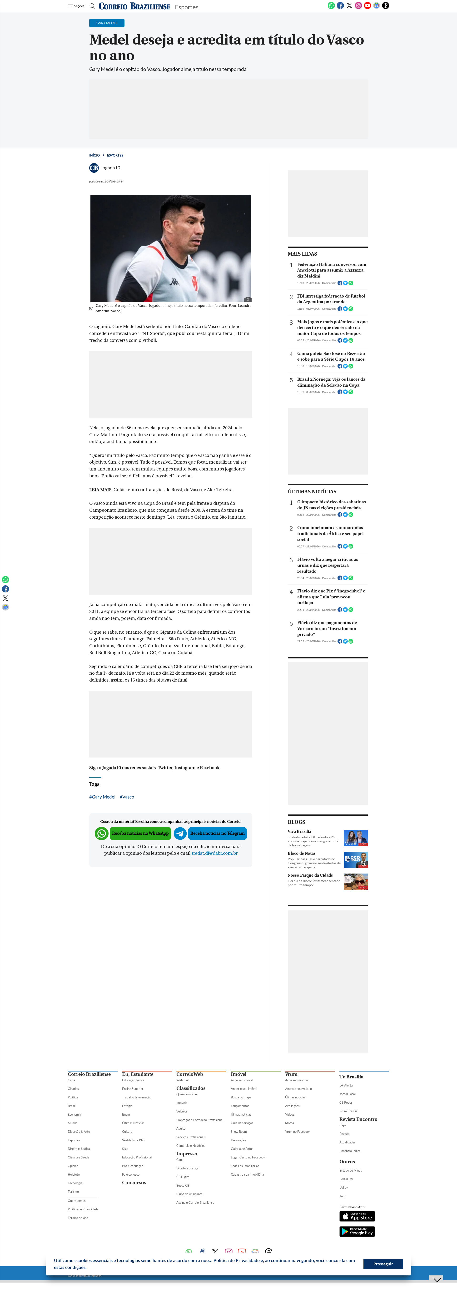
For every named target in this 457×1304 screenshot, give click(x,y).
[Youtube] (367, 8)
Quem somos (77, 1201)
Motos (289, 1123)
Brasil (71, 1106)
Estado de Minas (350, 1170)
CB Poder (345, 1102)
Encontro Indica (350, 1151)
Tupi (342, 1196)
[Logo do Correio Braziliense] (134, 6)
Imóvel (238, 1074)
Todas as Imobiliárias (245, 1166)
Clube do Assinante (189, 1194)
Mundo (72, 1123)
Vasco (128, 796)
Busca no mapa (241, 1097)
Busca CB (182, 1185)
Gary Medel (103, 796)
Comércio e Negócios (190, 1145)
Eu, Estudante (137, 1074)
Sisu (125, 1149)
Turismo (73, 1191)
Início (94, 155)
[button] (88, 1268)
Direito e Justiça (79, 1149)
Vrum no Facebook (297, 1131)
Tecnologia (75, 1183)
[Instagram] (358, 8)
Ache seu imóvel (242, 1080)
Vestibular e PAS (133, 1140)
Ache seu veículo (296, 1080)
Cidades (73, 1089)
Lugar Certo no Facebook (248, 1157)
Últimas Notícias (133, 1123)
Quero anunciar (186, 1094)
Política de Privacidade (83, 1209)
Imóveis (181, 1103)
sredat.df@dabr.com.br (214, 853)
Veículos (182, 1111)
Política (73, 1097)
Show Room (239, 1131)
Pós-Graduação (132, 1166)
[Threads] (385, 8)
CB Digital (183, 1177)
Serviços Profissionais (191, 1137)
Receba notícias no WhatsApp (140, 833)
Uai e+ (343, 1187)
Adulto (180, 1128)
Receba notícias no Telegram (217, 833)
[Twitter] (349, 8)
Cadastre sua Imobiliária (247, 1174)
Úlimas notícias (241, 1114)
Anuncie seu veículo (298, 1089)
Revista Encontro (358, 1119)
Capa (71, 1080)
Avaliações (292, 1106)
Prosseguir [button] (383, 1263)
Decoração (238, 1140)
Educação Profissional (137, 1157)
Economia (74, 1114)
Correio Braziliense (89, 1074)
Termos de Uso (78, 1218)
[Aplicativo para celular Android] (357, 1232)
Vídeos (289, 1114)
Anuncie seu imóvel (244, 1089)
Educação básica (133, 1080)
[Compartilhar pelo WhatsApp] (350, 284)
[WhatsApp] (331, 8)
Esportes (115, 155)
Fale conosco (130, 1174)
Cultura (127, 1131)
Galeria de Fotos (242, 1149)
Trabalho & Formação (136, 1097)
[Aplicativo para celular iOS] (357, 1216)
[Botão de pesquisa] (91, 6)
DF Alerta (346, 1085)
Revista (344, 1134)
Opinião (73, 1166)
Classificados (190, 1088)
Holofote (74, 1174)
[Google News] (376, 8)
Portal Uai (346, 1179)
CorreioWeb (189, 1074)
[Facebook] (340, 8)
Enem (126, 1114)
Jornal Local (347, 1094)
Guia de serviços (242, 1123)
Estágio (127, 1106)
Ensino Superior (132, 1089)
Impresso (186, 1154)
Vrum (291, 1074)
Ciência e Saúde (78, 1157)
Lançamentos (240, 1106)
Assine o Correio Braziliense (195, 1202)
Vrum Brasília (348, 1111)
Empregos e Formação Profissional (199, 1120)
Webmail (182, 1080)
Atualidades (347, 1142)
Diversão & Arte (79, 1131)
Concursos (134, 1182)
